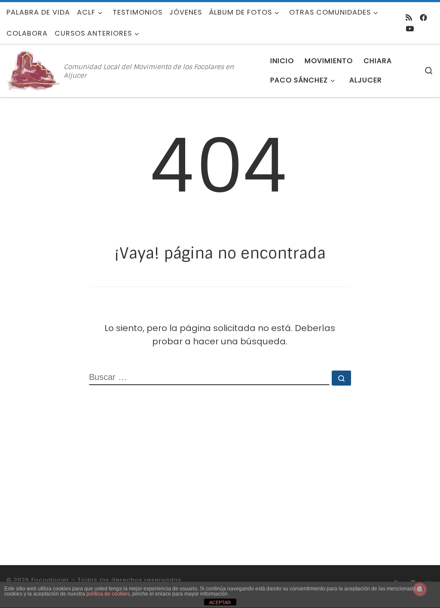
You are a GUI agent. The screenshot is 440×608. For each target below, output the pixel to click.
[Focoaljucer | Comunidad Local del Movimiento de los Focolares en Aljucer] (33, 70)
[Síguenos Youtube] (410, 28)
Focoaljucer (50, 580)
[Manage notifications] (420, 589)
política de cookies (108, 594)
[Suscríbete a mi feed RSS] (409, 17)
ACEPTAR (220, 602)
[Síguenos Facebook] (423, 17)
